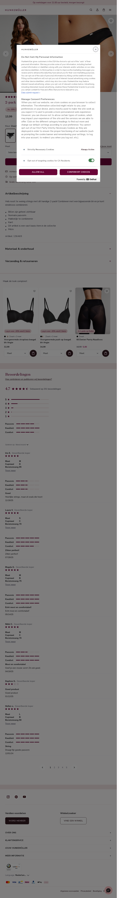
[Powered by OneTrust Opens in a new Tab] (88, 179)
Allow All (38, 172)
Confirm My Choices (78, 172)
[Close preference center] (95, 49)
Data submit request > (30, 92)
